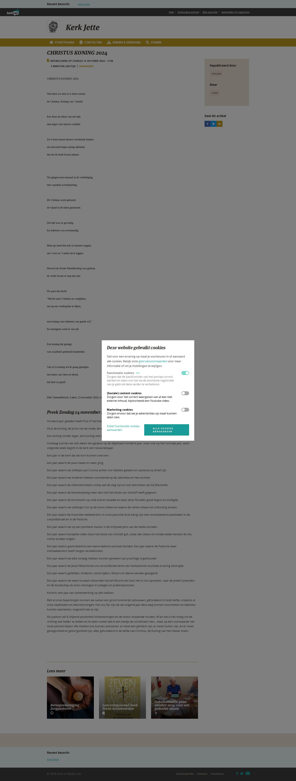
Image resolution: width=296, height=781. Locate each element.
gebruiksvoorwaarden (153, 361)
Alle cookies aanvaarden (163, 430)
